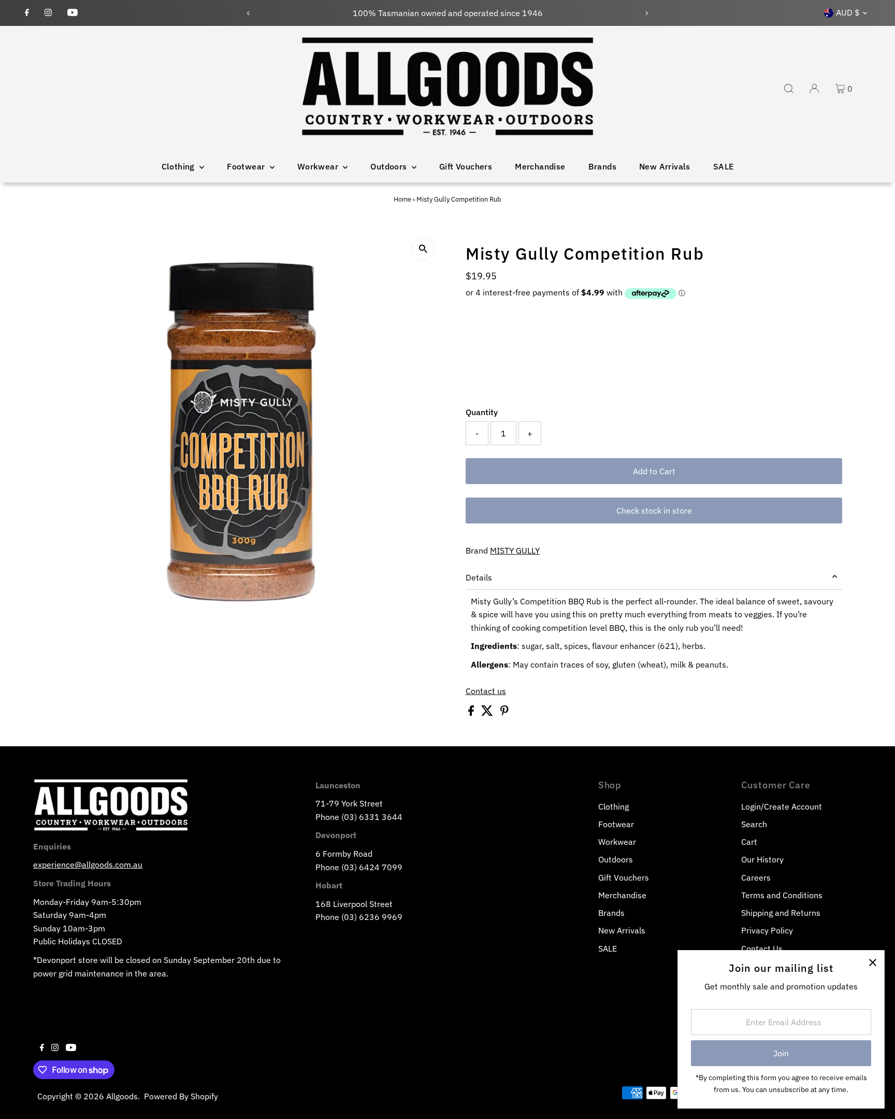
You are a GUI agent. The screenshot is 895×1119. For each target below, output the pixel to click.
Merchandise (540, 166)
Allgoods (122, 1096)
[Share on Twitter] (488, 712)
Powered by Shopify (181, 1096)
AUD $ (848, 12)
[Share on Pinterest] (504, 712)
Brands (602, 166)
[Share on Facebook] (472, 712)
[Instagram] (48, 13)
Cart (749, 842)
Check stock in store (654, 510)
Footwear (247, 166)
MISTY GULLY (515, 550)
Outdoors (389, 166)
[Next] (646, 13)
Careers (756, 877)
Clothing (179, 166)
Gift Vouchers (465, 166)
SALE (723, 166)
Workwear (319, 166)
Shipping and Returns (780, 913)
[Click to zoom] (423, 249)
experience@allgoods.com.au (87, 864)
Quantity (482, 412)
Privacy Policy (767, 930)
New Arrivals (664, 166)
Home (402, 199)
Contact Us (762, 948)
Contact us (486, 691)
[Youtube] (72, 13)
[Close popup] (872, 962)
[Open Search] (788, 88)
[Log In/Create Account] (814, 88)
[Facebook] (27, 13)
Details (479, 577)
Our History (762, 859)
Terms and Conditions (781, 895)
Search (754, 824)
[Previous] (248, 13)
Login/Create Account (781, 806)
